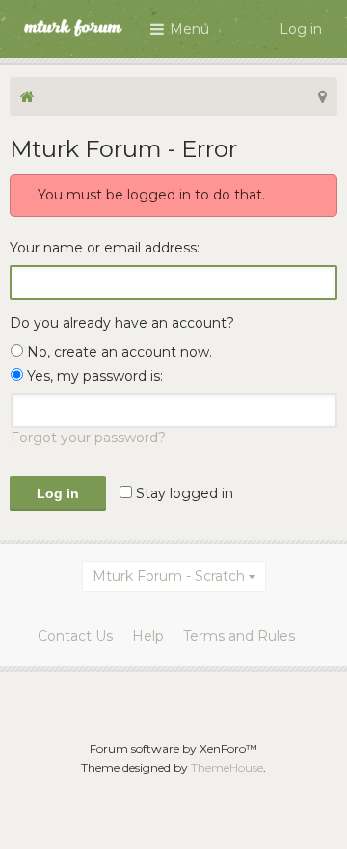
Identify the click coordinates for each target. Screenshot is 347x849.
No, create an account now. (117, 351)
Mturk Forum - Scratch (169, 576)
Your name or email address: (105, 247)
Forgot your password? (88, 437)
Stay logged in (182, 493)
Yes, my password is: (93, 376)
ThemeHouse (227, 767)
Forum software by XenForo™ (173, 748)
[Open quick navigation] (322, 96)
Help (148, 636)
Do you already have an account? (122, 323)
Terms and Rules (239, 636)
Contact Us (75, 636)
